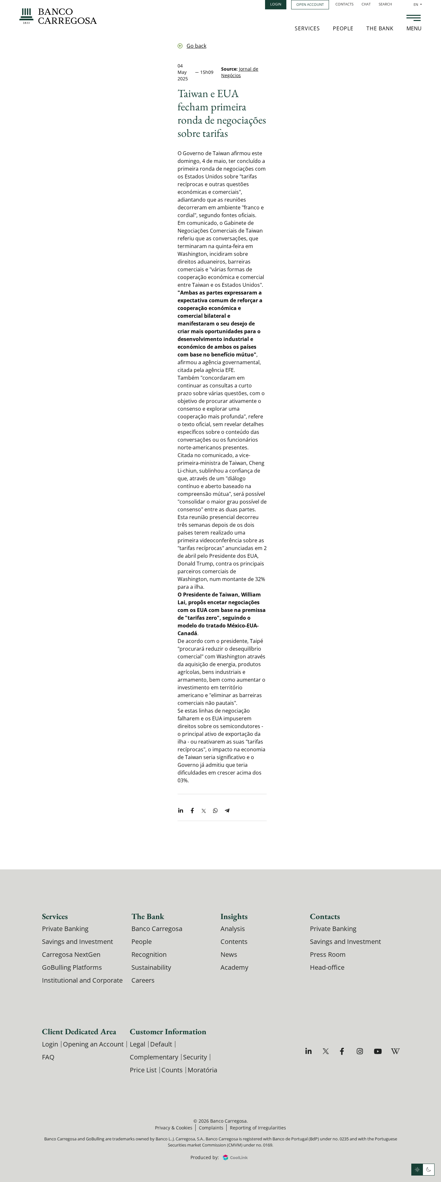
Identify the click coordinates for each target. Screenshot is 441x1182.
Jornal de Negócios (239, 72)
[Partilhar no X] (204, 811)
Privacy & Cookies (173, 1128)
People (343, 28)
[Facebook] (344, 1051)
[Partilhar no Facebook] (192, 811)
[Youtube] (378, 1051)
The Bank (380, 28)
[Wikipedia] (395, 1051)
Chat (366, 4)
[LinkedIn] (309, 1051)
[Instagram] (361, 1051)
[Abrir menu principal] (413, 19)
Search (385, 4)
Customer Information (168, 1031)
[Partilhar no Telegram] (227, 811)
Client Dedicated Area (79, 1031)
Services (307, 28)
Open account (310, 4)
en (418, 4)
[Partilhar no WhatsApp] (215, 811)
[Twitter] (327, 1051)
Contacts (344, 4)
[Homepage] (58, 16)
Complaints (211, 1128)
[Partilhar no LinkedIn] (180, 811)
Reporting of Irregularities (258, 1128)
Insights (234, 916)
